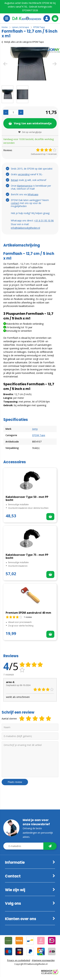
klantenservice (24, 185)
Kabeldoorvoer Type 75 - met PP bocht (27, 556)
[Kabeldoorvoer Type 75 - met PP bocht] (30, 538)
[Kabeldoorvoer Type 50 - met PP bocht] (30, 480)
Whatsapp (33, 194)
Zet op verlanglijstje (32, 132)
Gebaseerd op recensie (44, 153)
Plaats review (15, 782)
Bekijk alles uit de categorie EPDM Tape (24, 41)
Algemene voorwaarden (43, 960)
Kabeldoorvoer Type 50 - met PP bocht (27, 498)
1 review (28, 617)
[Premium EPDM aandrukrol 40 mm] (30, 596)
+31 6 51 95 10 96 (44, 220)
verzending (24, 174)
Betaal (14, 180)
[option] (30, 63)
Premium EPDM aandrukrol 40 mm (28, 613)
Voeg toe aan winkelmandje (33, 123)
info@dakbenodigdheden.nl (25, 227)
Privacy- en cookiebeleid (18, 960)
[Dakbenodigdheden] (27, 18)
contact (15, 203)
